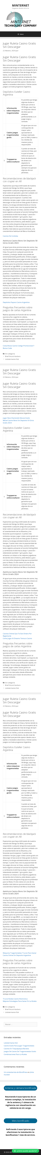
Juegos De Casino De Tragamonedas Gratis (20, 1051)
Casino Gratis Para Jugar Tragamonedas (19, 1046)
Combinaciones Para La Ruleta (15, 1054)
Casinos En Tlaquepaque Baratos (16, 1049)
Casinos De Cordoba (10, 236)
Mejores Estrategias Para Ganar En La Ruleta (20, 1001)
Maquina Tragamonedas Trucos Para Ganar (19, 953)
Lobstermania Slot (12, 359)
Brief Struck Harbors (12, 356)
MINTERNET (20, 5)
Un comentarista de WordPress (15, 1072)
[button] (25, 1151)
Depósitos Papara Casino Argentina (16, 302)
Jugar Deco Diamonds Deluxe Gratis (16, 418)
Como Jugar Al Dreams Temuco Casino (17, 638)
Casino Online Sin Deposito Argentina (17, 955)
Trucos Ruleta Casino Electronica (15, 999)
